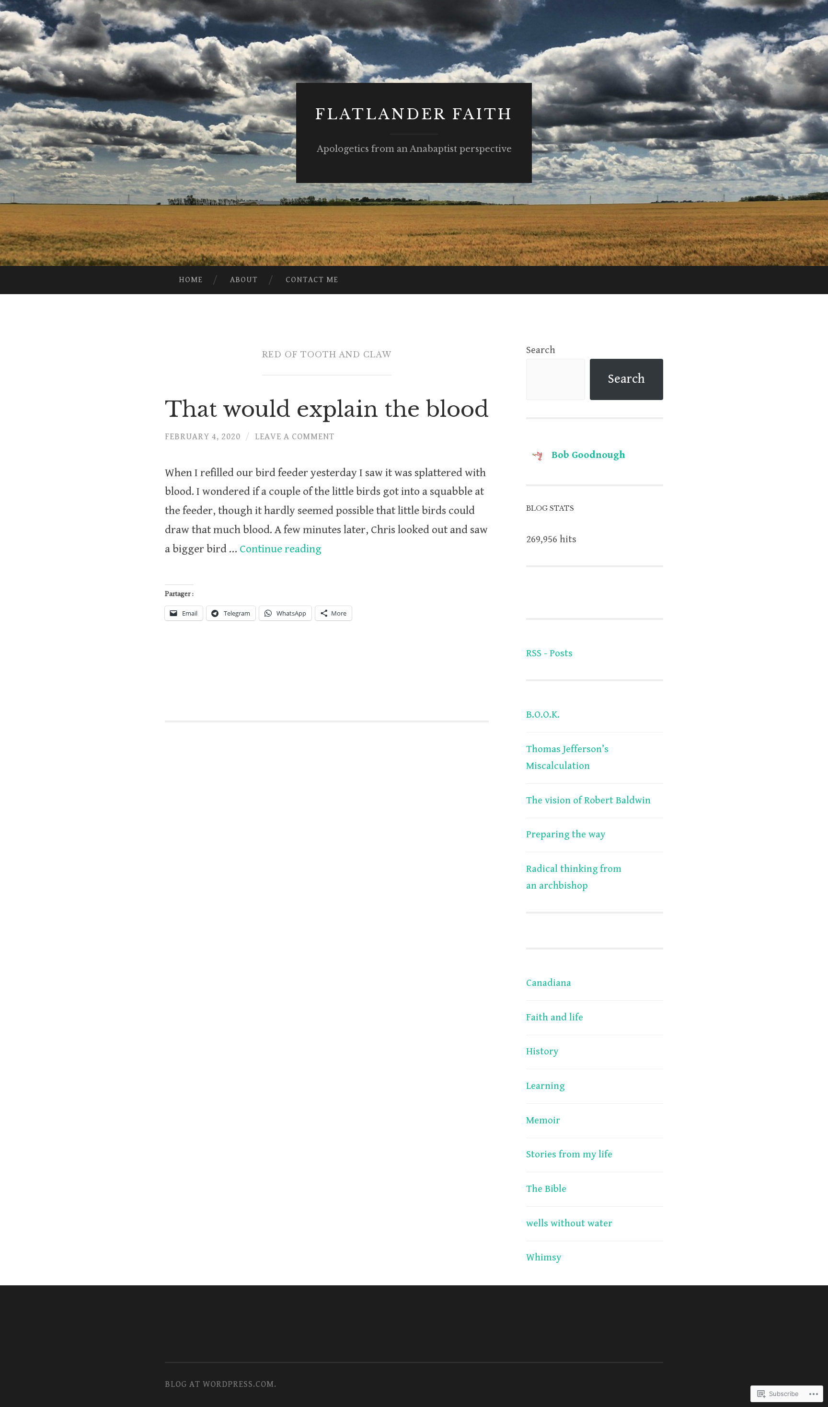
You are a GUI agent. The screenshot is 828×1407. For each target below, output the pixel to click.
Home (191, 280)
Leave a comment (294, 437)
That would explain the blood (327, 409)
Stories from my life (569, 1154)
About (244, 280)
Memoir (543, 1120)
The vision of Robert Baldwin (588, 800)
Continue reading (281, 549)
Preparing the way (565, 834)
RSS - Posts (549, 653)
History (542, 1051)
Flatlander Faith (414, 114)
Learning (545, 1086)
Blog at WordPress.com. (220, 1384)
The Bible (546, 1189)
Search (540, 350)
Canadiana (548, 983)
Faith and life (554, 1017)
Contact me (312, 280)
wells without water (569, 1223)
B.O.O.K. (543, 715)
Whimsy (543, 1257)
